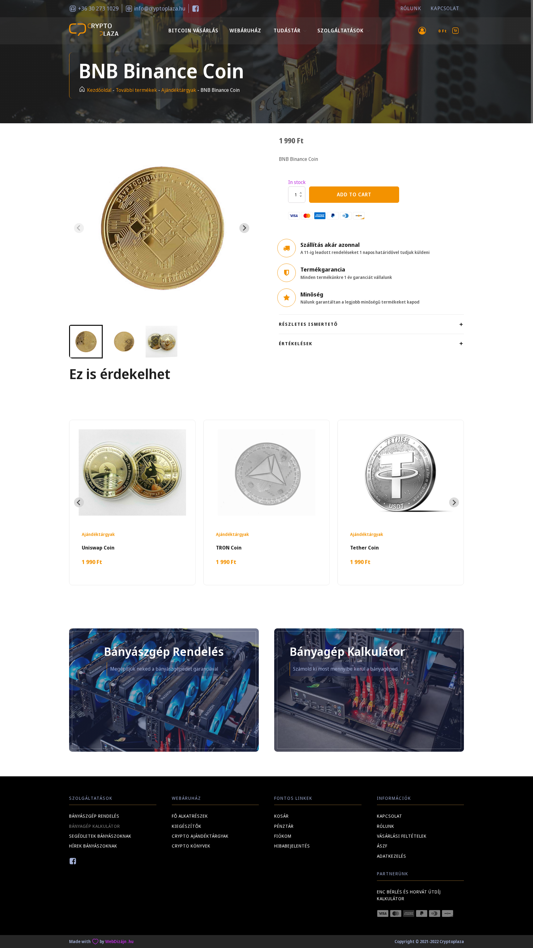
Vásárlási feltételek (402, 836)
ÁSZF (382, 846)
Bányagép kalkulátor (94, 826)
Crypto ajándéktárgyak (200, 836)
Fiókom (282, 836)
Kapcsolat (445, 8)
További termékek (136, 90)
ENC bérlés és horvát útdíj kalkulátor (409, 895)
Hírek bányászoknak (93, 846)
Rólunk (410, 8)
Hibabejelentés (292, 846)
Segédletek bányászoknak (100, 836)
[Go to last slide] (79, 502)
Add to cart (354, 194)
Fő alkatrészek (190, 816)
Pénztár (284, 826)
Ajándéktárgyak (178, 90)
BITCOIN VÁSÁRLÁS (193, 30)
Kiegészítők (186, 826)
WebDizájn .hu (119, 941)
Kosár (281, 816)
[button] (86, 341)
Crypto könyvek (191, 846)
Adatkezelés (391, 856)
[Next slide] (244, 228)
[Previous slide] (79, 228)
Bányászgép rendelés (94, 816)
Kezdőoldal (99, 90)
